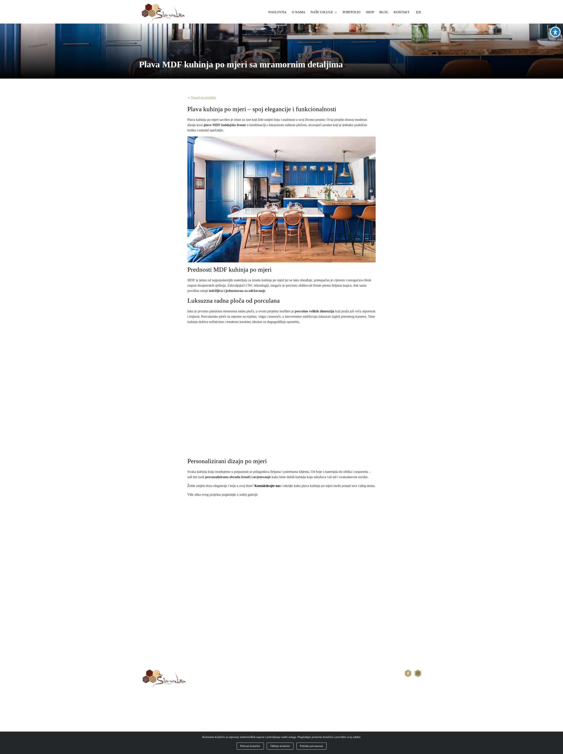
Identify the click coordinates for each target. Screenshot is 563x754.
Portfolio (351, 12)
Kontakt (401, 12)
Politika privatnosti (311, 746)
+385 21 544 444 (151, 716)
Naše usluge (322, 12)
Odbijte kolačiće (280, 746)
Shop (370, 12)
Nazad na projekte (203, 97)
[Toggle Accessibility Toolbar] (555, 32)
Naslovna (277, 12)
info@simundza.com (153, 721)
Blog (383, 12)
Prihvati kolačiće (250, 746)
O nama (298, 12)
